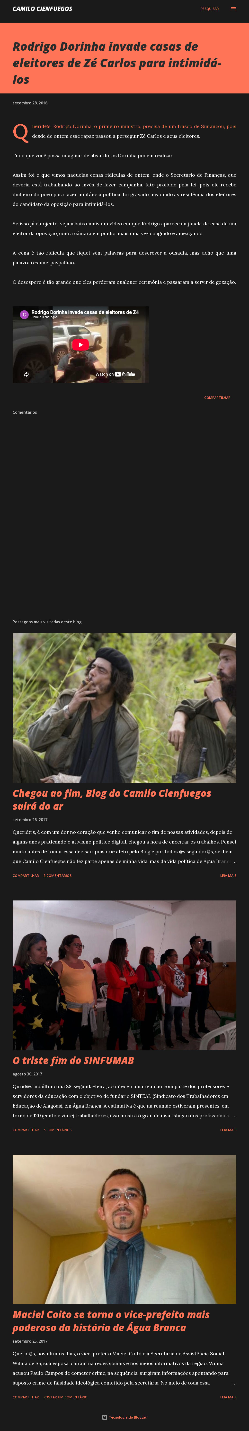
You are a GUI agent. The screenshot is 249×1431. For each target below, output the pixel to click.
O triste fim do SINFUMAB (73, 1060)
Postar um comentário (66, 1397)
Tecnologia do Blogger (127, 1417)
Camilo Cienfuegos (42, 9)
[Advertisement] (124, 577)
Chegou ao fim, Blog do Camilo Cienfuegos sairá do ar (112, 799)
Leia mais (228, 875)
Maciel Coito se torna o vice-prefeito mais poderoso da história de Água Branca (111, 1321)
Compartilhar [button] (217, 397)
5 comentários (57, 875)
